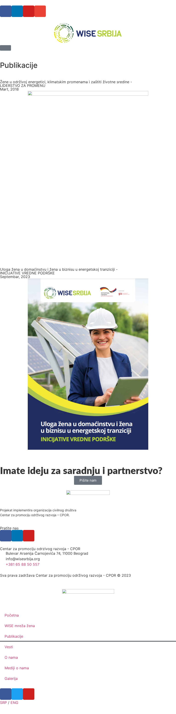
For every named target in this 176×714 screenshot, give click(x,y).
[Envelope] (40, 11)
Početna (12, 615)
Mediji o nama (17, 668)
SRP (3, 702)
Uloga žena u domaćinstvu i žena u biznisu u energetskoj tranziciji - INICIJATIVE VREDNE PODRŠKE (59, 271)
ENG (14, 702)
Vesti (9, 647)
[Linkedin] (17, 11)
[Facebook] (5, 11)
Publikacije (14, 636)
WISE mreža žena (20, 625)
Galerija (11, 678)
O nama (11, 657)
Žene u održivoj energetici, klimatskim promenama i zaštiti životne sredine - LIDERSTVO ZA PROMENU (66, 84)
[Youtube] (28, 11)
